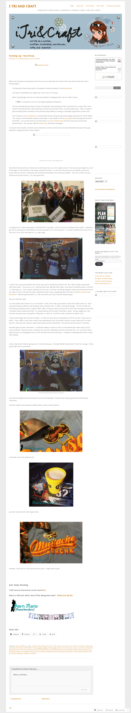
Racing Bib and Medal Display (103, 278)
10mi (38, 646)
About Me (80, 6)
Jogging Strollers (57, 648)
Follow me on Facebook (105, 189)
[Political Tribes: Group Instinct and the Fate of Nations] (119, 72)
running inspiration (51, 651)
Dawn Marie (25, 58)
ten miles (89, 651)
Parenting (31, 651)
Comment (84, 689)
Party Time (100, 6)
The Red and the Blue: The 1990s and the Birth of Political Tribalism (105, 60)
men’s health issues (56, 121)
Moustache (24, 650)
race (36, 651)
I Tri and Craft (22, 6)
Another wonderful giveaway (103, 281)
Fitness (18, 646)
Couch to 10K (68, 646)
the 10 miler (12, 653)
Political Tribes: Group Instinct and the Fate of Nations (106, 67)
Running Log (60, 651)
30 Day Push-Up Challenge (102, 276)
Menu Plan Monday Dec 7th (103, 283)
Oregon (18, 651)
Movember (68, 88)
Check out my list (65, 595)
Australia (42, 646)
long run (70, 648)
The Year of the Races (113, 6)
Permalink (33, 653)
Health (22, 646)
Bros (47, 646)
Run (26, 646)
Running (42, 651)
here (44, 590)
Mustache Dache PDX (61, 650)
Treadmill (26, 653)
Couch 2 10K (52, 646)
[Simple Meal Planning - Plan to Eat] (105, 222)
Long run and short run (79, 648)
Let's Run (64, 648)
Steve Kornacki (100, 62)
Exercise (82, 646)
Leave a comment (35, 58)
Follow (99, 264)
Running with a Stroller (71, 651)
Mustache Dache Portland (74, 650)
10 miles (34, 646)
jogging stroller (47, 648)
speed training (82, 651)
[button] (52, 201)
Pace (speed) (24, 651)
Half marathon (19, 648)
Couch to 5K (75, 646)
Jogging (40, 648)
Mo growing (67, 118)
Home (72, 6)
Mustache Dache (49, 650)
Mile (10, 650)
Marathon (90, 648)
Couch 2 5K (60, 646)
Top (10, 708)
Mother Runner (16, 650)
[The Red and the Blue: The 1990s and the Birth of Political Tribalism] (119, 62)
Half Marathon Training (30, 648)
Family (87, 646)
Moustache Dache (33, 650)
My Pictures (90, 6)
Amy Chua (99, 69)
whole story (43, 123)
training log (19, 653)
